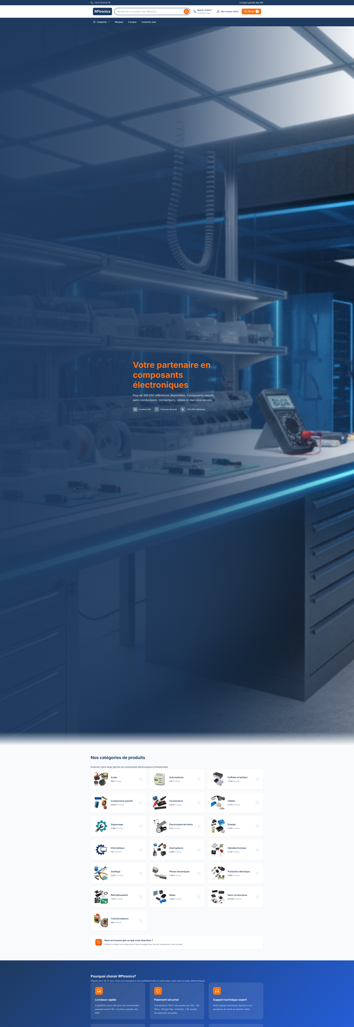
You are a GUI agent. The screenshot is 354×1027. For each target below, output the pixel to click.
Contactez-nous (148, 22)
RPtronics (102, 11)
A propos (132, 22)
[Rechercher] (186, 11)
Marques (119, 22)
